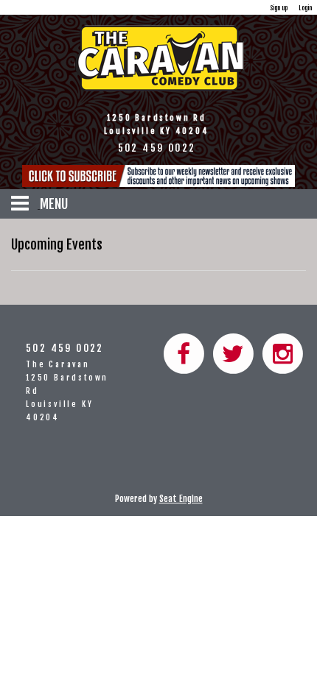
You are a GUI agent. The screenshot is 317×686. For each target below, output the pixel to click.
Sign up (279, 8)
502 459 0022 (65, 348)
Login (305, 8)
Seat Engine (181, 498)
